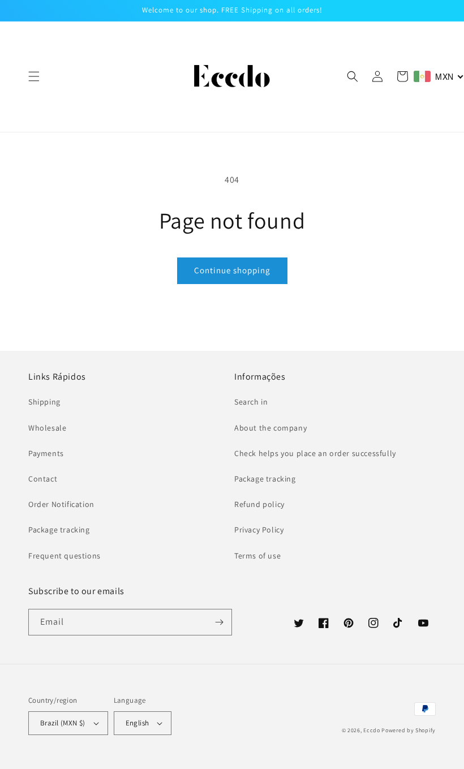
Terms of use (257, 556)
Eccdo (371, 730)
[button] (34, 76)
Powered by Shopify (408, 730)
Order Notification (61, 504)
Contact (42, 479)
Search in (251, 402)
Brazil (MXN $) (62, 723)
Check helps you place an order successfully (315, 453)
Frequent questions (64, 556)
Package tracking (59, 530)
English (137, 723)
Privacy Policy (258, 530)
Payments (46, 453)
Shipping (44, 402)
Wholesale (47, 428)
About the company (270, 428)
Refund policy (259, 504)
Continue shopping (232, 270)
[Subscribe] (219, 622)
